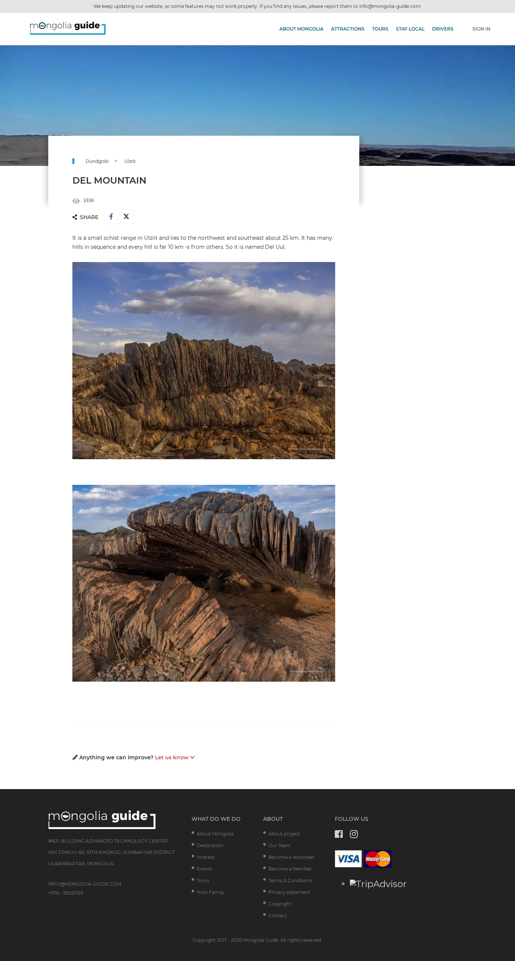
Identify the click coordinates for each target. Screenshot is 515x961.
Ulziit (130, 161)
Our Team (279, 845)
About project (284, 834)
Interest (206, 857)
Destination (210, 845)
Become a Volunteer (291, 857)
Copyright (279, 904)
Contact (277, 915)
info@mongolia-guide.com (390, 6)
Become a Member (290, 869)
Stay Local (410, 29)
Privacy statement (289, 892)
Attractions (348, 29)
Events (204, 869)
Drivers (443, 29)
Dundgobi (97, 161)
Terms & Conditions (290, 880)
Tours (380, 29)
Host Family (210, 892)
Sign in (481, 29)
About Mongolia (301, 29)
